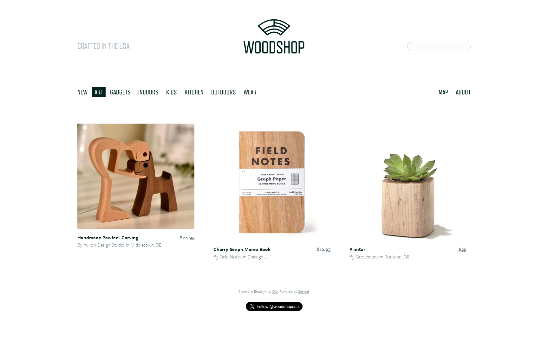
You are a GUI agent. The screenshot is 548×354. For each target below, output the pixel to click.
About (463, 92)
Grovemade (367, 256)
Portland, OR (397, 256)
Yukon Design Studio (104, 244)
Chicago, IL (258, 256)
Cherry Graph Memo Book (242, 249)
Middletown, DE (146, 244)
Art (99, 92)
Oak (275, 291)
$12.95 (323, 249)
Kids (171, 92)
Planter (357, 249)
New (82, 92)
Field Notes (231, 256)
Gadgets (120, 92)
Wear (250, 92)
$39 (462, 249)
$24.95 (187, 237)
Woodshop (274, 36)
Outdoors (223, 92)
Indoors (148, 92)
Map (443, 92)
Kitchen (194, 92)
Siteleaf (303, 291)
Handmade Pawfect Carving (107, 237)
